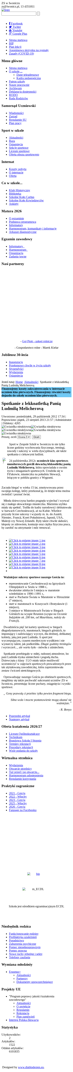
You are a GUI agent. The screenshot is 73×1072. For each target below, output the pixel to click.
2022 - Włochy (18, 796)
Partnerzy (22, 978)
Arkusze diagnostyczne (22, 231)
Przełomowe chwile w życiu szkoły (30, 365)
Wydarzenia (16, 372)
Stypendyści (16, 368)
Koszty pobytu (17, 169)
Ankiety (14, 203)
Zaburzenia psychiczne (22, 943)
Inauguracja (16, 362)
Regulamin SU (18, 119)
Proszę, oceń (8, 436)
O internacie (16, 172)
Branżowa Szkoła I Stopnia (25, 740)
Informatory (16, 225)
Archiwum (15, 88)
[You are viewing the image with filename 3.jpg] (27, 547)
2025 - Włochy (18, 803)
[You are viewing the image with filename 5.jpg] (27, 554)
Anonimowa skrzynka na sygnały (29, 50)
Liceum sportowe (19, 151)
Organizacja (16, 253)
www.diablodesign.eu (31, 1067)
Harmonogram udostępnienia (26, 775)
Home (19, 382)
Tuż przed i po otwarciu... (24, 772)
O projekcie (23, 1006)
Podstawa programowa (22, 221)
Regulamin (22, 1009)
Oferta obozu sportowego (24, 154)
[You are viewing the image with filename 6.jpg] (27, 557)
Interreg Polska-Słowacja (24, 1020)
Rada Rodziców (18, 98)
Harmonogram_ (18, 249)
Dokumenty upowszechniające (34, 981)
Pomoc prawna (18, 950)
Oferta (12, 175)
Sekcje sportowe (18, 147)
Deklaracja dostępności (22, 91)
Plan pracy (15, 123)
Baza (12, 141)
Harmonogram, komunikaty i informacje (33, 228)
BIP (11, 43)
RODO (13, 95)
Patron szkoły (17, 81)
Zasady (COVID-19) (21, 53)
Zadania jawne (17, 256)
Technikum (15, 737)
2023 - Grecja (17, 800)
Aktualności (16, 137)
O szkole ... (15, 71)
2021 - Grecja (17, 793)
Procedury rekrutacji (21, 747)
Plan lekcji (15, 46)
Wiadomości (16, 113)
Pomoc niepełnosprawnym (24, 947)
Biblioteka (15, 193)
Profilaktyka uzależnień (23, 937)
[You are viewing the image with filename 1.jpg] (27, 540)
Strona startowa (18, 40)
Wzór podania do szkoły (23, 750)
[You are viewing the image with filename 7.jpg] (27, 560)
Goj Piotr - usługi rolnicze (37, 341)
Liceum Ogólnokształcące (24, 733)
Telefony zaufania (19, 957)
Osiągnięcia (16, 144)
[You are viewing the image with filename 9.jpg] (27, 567)
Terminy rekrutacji (20, 743)
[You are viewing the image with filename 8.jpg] (27, 564)
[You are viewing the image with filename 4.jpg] (27, 550)
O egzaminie (16, 218)
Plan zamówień (25, 1016)
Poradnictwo (16, 940)
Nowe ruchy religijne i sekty (25, 954)
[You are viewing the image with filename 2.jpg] (27, 543)
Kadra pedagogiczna (28, 78)
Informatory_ (17, 246)
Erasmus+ (15, 971)
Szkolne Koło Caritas (21, 197)
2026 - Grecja (17, 806)
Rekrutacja (22, 1013)
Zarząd (13, 116)
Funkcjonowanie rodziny (24, 933)
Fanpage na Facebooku (22, 810)
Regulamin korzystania (22, 778)
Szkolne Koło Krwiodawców (26, 200)
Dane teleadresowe (27, 74)
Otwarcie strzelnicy (20, 768)
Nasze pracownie (19, 84)
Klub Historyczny (19, 190)
